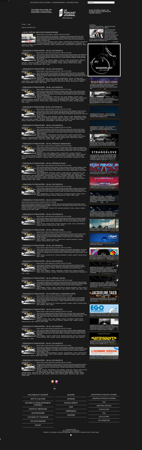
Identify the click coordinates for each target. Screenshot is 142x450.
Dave (83, 172)
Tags (29, 24)
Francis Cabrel (61, 136)
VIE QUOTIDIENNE (38, 421)
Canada (76, 96)
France (64, 43)
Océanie (71, 415)
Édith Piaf (82, 60)
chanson (60, 41)
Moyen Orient (71, 403)
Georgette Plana (70, 155)
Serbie (73, 289)
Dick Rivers (77, 41)
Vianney (48, 139)
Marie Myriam (37, 177)
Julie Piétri (64, 175)
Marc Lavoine (53, 99)
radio (63, 289)
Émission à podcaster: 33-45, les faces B (42, 107)
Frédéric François (60, 155)
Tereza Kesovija (37, 64)
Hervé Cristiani (79, 155)
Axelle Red (57, 78)
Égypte (84, 116)
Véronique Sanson (78, 101)
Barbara (50, 60)
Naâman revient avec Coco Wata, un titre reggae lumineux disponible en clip (103, 229)
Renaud (68, 81)
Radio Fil (68, 289)
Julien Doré (25, 157)
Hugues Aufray (71, 43)
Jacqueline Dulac (26, 372)
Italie (71, 320)
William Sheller (26, 375)
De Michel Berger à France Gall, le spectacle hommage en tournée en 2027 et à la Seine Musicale (104, 257)
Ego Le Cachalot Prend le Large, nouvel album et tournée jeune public (103, 314)
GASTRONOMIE (38, 413)
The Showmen (64, 101)
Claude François (68, 41)
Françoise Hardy (78, 117)
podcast (53, 44)
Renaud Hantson (63, 374)
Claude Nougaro (68, 353)
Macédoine (67, 354)
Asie (62, 96)
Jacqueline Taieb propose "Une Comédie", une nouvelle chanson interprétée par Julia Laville (103, 300)
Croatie (67, 60)
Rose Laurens (74, 81)
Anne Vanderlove (47, 96)
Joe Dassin (42, 119)
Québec (73, 337)
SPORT (38, 425)
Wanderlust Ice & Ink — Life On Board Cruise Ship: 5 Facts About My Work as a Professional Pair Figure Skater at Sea (102, 144)
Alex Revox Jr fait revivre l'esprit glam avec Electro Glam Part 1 (103, 172)
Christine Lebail (78, 78)
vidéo (27, 46)
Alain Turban (40, 60)
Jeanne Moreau (49, 175)
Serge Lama (42, 139)
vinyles (31, 46)
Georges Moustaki (68, 371)
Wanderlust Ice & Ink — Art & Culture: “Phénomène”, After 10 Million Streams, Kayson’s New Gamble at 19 (102, 115)
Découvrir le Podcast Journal (41, 2)
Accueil (24, 24)
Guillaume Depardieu (33, 62)
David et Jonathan (41, 174)
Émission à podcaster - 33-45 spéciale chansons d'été (49, 294)
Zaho (61, 139)
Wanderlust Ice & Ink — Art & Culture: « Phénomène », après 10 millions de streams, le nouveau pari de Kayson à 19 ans (103, 129)
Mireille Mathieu (69, 372)
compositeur (59, 270)
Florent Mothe (52, 136)
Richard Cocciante (41, 178)
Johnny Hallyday (52, 62)
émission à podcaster (44, 43)
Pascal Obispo (70, 177)
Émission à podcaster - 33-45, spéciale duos (44, 163)
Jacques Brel (43, 62)
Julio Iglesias (78, 175)
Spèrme (68, 195)
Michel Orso (32, 157)
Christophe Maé (52, 154)
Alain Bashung (51, 369)
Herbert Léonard (26, 175)
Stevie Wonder (30, 82)
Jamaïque (35, 119)
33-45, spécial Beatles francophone (40, 32)
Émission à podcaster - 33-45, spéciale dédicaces (47, 144)
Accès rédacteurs (72, 2)
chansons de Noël (51, 239)
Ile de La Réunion (46, 272)
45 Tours (44, 41)
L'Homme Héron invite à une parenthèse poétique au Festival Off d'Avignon (103, 357)
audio (55, 41)
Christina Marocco (66, 172)
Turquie (71, 101)
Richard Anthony (69, 44)
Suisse (30, 64)
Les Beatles (79, 43)
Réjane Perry (54, 374)
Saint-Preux (72, 374)
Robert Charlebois (33, 139)
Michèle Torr (39, 157)
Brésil (57, 153)
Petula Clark (46, 44)
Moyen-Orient (66, 119)
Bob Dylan (55, 116)
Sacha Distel (50, 178)
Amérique (39, 78)
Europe (59, 43)
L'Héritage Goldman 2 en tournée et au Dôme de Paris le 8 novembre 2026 (102, 187)
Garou (81, 174)
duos (48, 174)
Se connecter (104, 420)
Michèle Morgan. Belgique (38, 81)
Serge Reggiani (50, 120)
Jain (75, 79)
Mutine (53, 137)
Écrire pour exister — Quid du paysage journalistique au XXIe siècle (102, 27)
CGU (104, 402)
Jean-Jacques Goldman (37, 175)
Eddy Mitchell (77, 116)
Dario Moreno (73, 98)
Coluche (56, 98)
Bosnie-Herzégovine (51, 353)
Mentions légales (104, 405)
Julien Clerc (35, 372)
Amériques (50, 41)
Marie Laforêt (42, 372)
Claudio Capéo (71, 154)
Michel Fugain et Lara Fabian (54, 119)
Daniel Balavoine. (64, 98)
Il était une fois (77, 371)
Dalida (78, 154)
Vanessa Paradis (80, 178)
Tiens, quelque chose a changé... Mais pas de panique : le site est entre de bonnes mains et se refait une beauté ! (41, 11)
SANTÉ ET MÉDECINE (38, 409)
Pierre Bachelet (30, 101)
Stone (63, 178)
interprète (66, 320)
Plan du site (104, 409)
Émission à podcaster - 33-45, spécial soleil (44, 278)
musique (30, 44)
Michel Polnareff (41, 195)
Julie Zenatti (71, 175)
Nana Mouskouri (52, 177)
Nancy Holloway (38, 44)
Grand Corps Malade (71, 136)
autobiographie (45, 194)
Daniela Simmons (74, 60)
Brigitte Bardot (64, 78)
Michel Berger (61, 99)
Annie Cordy (56, 96)
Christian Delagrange (48, 98)
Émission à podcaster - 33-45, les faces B (43, 51)
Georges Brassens (72, 61)
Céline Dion (44, 134)
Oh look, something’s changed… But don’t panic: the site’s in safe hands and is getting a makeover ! (100, 11)
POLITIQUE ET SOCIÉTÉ (38, 395)
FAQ (104, 413)
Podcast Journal (60, 44)
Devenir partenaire (58, 2)
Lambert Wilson (26, 81)
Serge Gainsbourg (54, 101)
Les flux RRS (104, 416)
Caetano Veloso (64, 153)
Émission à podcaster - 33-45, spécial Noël (43, 230)
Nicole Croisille (80, 119)
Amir (44, 153)
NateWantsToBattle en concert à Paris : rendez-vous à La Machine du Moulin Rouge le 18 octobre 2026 (103, 342)
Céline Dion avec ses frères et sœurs (57, 134)
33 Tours (39, 41)
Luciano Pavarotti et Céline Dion (36, 137)
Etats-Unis (53, 43)
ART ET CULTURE (38, 399)
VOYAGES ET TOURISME (38, 417)
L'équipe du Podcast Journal (104, 398)
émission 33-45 (41, 61)
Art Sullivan (46, 78)
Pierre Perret (60, 272)
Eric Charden (75, 174)
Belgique (56, 60)
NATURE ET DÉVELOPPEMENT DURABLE (38, 404)
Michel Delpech (81, 223)
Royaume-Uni (78, 44)
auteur (42, 270)
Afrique (38, 116)
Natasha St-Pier (62, 177)
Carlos (81, 96)
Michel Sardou (70, 99)
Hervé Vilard (29, 119)
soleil (77, 289)
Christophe (45, 208)
